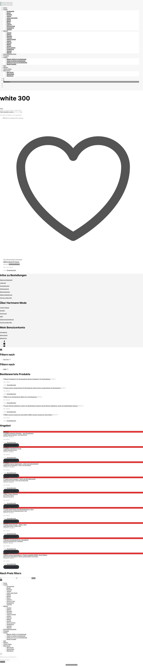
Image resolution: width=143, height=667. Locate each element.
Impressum (3, 313)
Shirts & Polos (11, 47)
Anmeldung (3, 332)
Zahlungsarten (4, 289)
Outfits (5, 57)
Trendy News (7, 69)
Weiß (4, 369)
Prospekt (6, 56)
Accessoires (10, 11)
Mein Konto (6, 70)
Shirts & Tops (11, 26)
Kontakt (2, 310)
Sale (4, 65)
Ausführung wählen (11, 445)
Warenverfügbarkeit (6, 280)
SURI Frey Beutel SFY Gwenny (11, 262)
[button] (3, 78)
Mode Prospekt (11, 64)
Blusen (9, 13)
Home (5, 8)
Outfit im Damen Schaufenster (16, 60)
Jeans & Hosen (11, 39)
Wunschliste (10, 74)
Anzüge (9, 32)
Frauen (5, 9)
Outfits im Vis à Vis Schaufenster (17, 62)
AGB (1, 316)
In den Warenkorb (14, 264)
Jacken (9, 16)
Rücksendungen (5, 292)
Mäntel (9, 21)
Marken (5, 67)
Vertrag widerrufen (6, 298)
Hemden (9, 37)
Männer (5, 31)
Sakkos (9, 34)
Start (1, 110)
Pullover (9, 24)
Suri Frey (6, 359)
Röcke (9, 22)
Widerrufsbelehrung (6, 295)
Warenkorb (10, 75)
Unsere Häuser (4, 307)
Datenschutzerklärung (7, 319)
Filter (33, 578)
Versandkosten (11, 270)
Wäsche (9, 52)
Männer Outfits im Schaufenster (16, 59)
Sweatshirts (10, 27)
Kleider (9, 19)
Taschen (9, 29)
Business (9, 14)
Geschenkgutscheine (9, 54)
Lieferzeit (3, 283)
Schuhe (9, 46)
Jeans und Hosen (12, 18)
